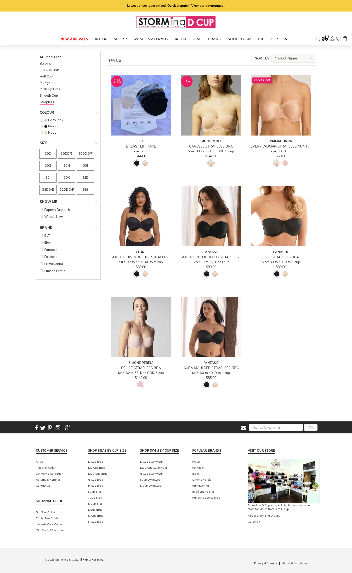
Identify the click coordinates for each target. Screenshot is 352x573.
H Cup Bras (95, 485)
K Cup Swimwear (151, 485)
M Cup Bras (95, 515)
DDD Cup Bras (97, 473)
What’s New (53, 217)
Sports (121, 39)
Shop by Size (241, 39)
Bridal (180, 39)
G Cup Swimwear (151, 473)
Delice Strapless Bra (141, 368)
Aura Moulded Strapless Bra (211, 368)
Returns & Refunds (48, 479)
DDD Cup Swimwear (153, 467)
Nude (52, 132)
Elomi (48, 242)
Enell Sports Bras (203, 491)
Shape (198, 39)
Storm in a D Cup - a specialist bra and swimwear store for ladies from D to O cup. (280, 507)
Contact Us (43, 485)
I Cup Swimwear (150, 479)
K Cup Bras (95, 503)
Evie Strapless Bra (281, 257)
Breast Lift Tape (141, 146)
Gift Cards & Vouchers (50, 530)
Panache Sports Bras (206, 497)
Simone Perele (54, 271)
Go (311, 427)
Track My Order (46, 467)
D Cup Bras (95, 461)
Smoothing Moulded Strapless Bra (211, 257)
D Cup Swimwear (151, 461)
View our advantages (207, 5)
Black (52, 126)
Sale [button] (287, 39)
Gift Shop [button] (268, 39)
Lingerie (101, 39)
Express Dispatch (57, 210)
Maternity (158, 39)
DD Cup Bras (96, 467)
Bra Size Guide (45, 512)
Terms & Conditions (295, 563)
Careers (253, 521)
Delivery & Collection (49, 473)
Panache (50, 257)
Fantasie (50, 250)
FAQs (39, 461)
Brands (216, 39)
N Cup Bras (95, 521)
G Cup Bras (95, 479)
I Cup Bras (95, 491)
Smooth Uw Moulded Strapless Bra (141, 257)
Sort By (262, 58)
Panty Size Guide (47, 518)
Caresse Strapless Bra (211, 146)
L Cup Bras (95, 509)
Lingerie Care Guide (49, 524)
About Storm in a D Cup (263, 515)
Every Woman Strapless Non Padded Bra (281, 146)
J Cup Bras (95, 497)
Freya (196, 461)
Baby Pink (55, 120)
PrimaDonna (53, 264)
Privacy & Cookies (265, 563)
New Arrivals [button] (74, 39)
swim (138, 39)
